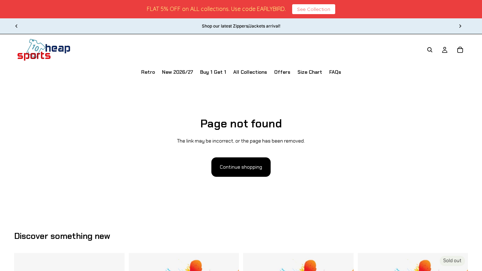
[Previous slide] (16, 26)
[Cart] (460, 50)
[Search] (430, 50)
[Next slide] (460, 26)
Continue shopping (241, 167)
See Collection (313, 9)
